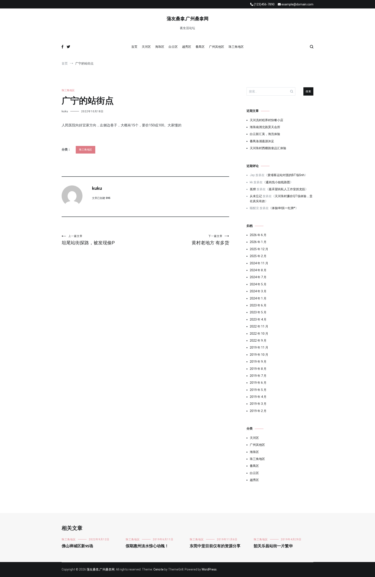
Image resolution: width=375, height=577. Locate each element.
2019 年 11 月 (259, 347)
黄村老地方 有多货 (210, 240)
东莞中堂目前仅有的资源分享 (215, 546)
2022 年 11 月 (259, 326)
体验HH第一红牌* (283, 208)
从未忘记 (256, 196)
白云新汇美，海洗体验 (265, 134)
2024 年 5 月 (258, 284)
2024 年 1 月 (258, 298)
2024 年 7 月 (258, 277)
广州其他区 (216, 46)
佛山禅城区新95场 (77, 546)
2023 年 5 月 (258, 312)
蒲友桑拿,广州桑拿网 (188, 19)
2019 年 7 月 (258, 375)
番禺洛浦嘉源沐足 (262, 141)
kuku (65, 111)
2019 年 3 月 (258, 403)
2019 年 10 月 (259, 354)
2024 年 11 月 (259, 263)
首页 (134, 46)
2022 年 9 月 (258, 340)
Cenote (158, 569)
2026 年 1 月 (258, 242)
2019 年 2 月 (258, 411)
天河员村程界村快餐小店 (266, 120)
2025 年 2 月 (258, 256)
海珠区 (159, 46)
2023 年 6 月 (258, 305)
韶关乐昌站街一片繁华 (273, 546)
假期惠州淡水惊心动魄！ (147, 546)
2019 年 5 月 (258, 390)
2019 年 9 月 (258, 361)
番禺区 (200, 46)
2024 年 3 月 (258, 291)
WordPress (209, 569)
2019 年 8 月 (258, 368)
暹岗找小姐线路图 (278, 182)
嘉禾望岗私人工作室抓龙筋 (287, 189)
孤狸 (253, 189)
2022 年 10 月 (259, 333)
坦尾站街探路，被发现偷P (88, 240)
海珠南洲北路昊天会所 (265, 127)
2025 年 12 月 (259, 249)
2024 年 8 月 (258, 270)
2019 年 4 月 (258, 396)
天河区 (146, 46)
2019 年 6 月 (258, 382)
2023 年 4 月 (258, 319)
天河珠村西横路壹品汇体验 (268, 148)
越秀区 (186, 46)
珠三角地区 (236, 46)
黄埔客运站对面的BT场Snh (286, 175)
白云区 (173, 46)
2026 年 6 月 (258, 235)
